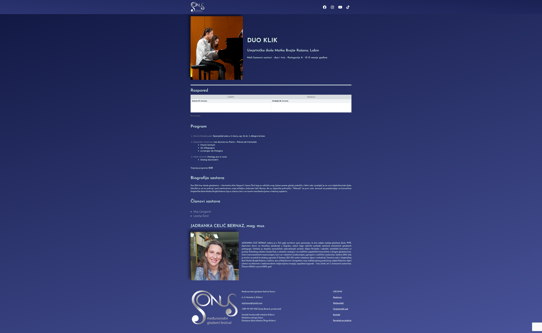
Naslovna (337, 297)
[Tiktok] (347, 7)
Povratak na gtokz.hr (342, 320)
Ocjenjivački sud (340, 308)
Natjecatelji (338, 303)
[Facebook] (324, 7)
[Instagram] (332, 7)
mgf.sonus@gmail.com (252, 303)
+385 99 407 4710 (250, 308)
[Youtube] (340, 7)
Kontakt (336, 314)
